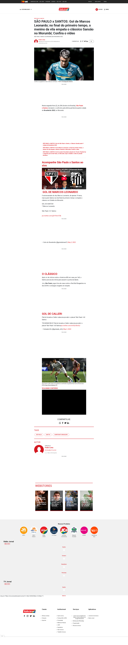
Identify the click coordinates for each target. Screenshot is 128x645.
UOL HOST (41, 1)
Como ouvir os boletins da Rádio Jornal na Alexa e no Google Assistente (79, 617)
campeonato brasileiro (61, 434)
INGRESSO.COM (34, 1)
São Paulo (39, 434)
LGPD (58, 625)
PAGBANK (47, 1)
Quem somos (60, 615)
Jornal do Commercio (93, 615)
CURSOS (53, 1)
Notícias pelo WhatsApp (78, 620)
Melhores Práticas (61, 622)
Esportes (44, 620)
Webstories (43, 485)
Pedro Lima (42, 39)
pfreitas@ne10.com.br (50, 450)
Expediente (60, 627)
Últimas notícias (45, 615)
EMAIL (105, 1)
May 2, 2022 (72, 242)
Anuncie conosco (77, 625)
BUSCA (90, 1)
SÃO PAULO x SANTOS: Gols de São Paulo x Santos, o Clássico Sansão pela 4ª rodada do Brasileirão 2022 (63, 144)
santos (48, 434)
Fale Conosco (60, 629)
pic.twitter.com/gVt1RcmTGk (51, 216)
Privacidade (60, 620)
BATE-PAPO (98, 1)
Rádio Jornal (91, 618)
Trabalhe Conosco (61, 632)
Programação (76, 623)
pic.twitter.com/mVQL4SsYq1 (70, 325)
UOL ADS (64, 1)
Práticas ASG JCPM (62, 618)
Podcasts (44, 618)
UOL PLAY (59, 1)
